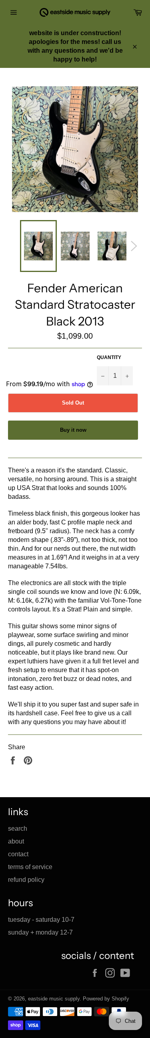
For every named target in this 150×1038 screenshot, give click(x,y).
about (16, 841)
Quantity (109, 357)
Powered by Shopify (106, 999)
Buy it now (73, 430)
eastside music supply (54, 999)
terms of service (30, 866)
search (17, 828)
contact (18, 854)
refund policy (26, 879)
